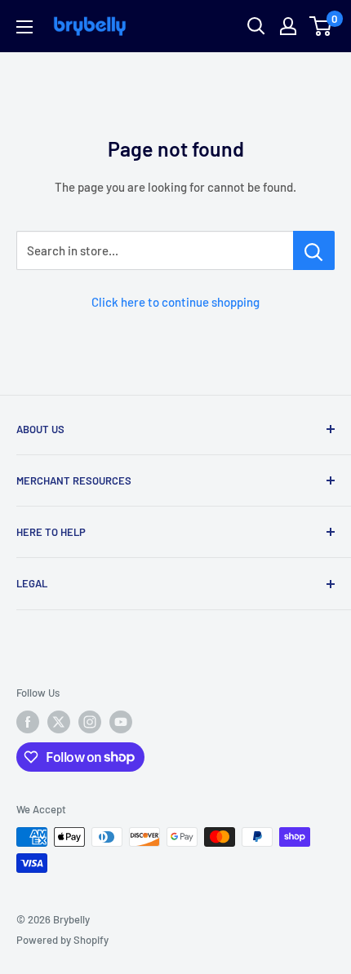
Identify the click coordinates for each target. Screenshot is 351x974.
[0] (321, 26)
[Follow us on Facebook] (27, 722)
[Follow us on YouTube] (120, 722)
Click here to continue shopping (175, 301)
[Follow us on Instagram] (89, 722)
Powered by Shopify (62, 939)
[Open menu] (24, 26)
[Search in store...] (314, 250)
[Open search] (256, 26)
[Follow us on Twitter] (58, 722)
